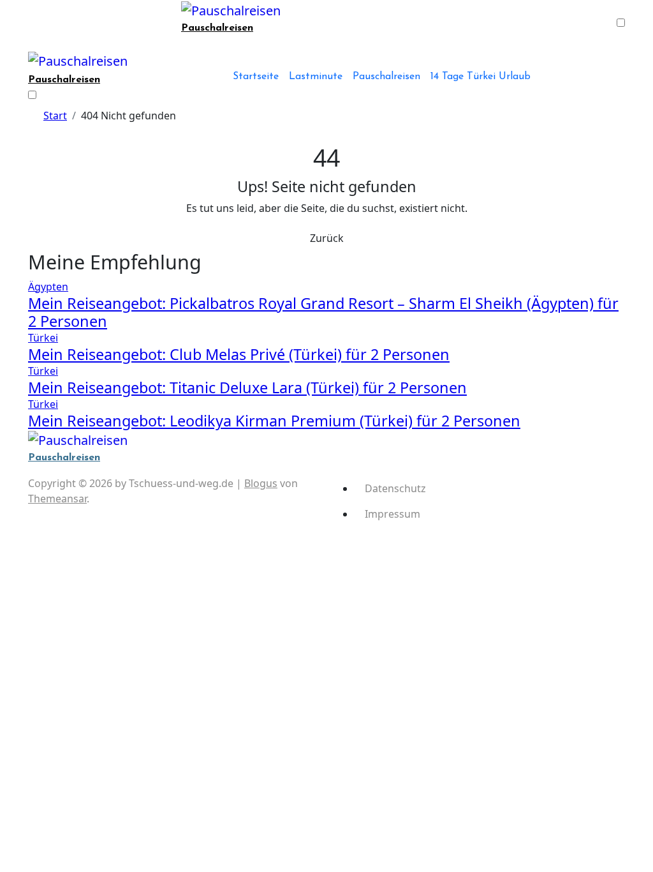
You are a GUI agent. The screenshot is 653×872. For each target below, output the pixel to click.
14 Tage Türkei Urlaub (480, 76)
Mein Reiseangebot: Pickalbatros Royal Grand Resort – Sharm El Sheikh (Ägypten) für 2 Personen (323, 312)
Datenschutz (395, 488)
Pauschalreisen (217, 28)
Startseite (256, 76)
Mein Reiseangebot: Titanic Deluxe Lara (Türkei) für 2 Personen (247, 387)
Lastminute (315, 76)
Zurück (327, 238)
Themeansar (57, 499)
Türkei (43, 338)
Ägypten (48, 287)
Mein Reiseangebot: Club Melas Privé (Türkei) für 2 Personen (239, 354)
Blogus (260, 483)
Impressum (392, 514)
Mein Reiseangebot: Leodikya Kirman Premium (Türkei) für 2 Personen (274, 420)
